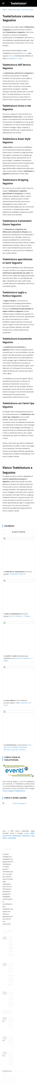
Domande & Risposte (10, 1078)
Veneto (10, 56)
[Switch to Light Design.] (30, 3)
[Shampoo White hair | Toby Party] (5, 1018)
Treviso (24, 53)
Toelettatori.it (16, 1071)
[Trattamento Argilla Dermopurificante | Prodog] (5, 1037)
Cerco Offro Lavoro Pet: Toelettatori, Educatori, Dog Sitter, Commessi (18, 835)
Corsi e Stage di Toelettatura (14, 791)
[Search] (34, 3)
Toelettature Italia (14, 9)
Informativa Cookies (9, 1082)
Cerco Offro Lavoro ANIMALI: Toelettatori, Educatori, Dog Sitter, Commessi (17, 747)
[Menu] (3, 3)
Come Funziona (8, 1075)
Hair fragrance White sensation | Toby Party (12, 1058)
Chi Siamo (6, 1073)
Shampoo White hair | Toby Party (12, 1022)
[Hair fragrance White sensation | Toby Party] (5, 1053)
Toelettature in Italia (15, 58)
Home (4, 9)
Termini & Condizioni (10, 1080)
